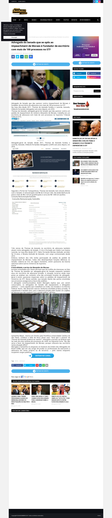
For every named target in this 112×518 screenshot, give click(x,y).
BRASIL (16, 361)
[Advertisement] (69, 10)
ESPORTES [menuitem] (74, 20)
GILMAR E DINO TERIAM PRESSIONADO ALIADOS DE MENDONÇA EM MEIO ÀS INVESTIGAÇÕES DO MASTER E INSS (20, 399)
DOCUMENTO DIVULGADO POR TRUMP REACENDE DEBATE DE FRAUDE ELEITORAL (89, 171)
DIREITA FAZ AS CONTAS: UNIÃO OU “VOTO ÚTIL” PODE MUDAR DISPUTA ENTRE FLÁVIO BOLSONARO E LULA (61, 399)
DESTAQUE (22, 361)
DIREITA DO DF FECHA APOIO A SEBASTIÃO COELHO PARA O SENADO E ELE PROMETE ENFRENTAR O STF (85, 142)
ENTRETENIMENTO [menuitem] (85, 20)
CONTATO (14, 1)
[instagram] (100, 1)
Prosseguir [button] (14, 37)
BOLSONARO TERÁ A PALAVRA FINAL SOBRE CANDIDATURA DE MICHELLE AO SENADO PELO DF (89, 162)
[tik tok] (94, 81)
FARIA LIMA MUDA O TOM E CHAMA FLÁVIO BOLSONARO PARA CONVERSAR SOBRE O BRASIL (40, 399)
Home (99, 515)
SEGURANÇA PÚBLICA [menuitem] (46, 20)
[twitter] (97, 1)
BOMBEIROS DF (18, 53)
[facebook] (94, 1)
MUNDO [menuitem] (34, 20)
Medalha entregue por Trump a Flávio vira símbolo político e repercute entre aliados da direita (90, 181)
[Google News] (31, 56)
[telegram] (79, 73)
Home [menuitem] (14, 20)
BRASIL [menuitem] (26, 20)
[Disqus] (40, 435)
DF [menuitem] (19, 20)
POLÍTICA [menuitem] (66, 20)
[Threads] (79, 81)
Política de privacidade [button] (9, 33)
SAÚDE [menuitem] (58, 20)
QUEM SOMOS (21, 1)
